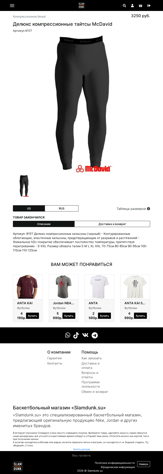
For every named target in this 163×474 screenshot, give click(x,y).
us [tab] (29, 208)
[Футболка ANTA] (99, 286)
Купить (32, 315)
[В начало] (17, 467)
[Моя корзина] (140, 5)
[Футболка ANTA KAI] (28, 286)
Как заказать (92, 358)
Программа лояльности (91, 384)
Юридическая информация (118, 467)
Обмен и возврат (95, 392)
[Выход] (149, 5)
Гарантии (54, 358)
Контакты (54, 363)
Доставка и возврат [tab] (112, 224)
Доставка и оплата (91, 365)
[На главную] (81, 5)
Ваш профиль (81, 455)
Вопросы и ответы (90, 375)
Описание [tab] (43, 224)
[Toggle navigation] (12, 5)
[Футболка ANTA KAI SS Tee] (135, 286)
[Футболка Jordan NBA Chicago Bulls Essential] (63, 286)
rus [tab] (61, 208)
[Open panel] (124, 5)
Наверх (143, 464)
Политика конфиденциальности (115, 462)
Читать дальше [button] (81, 449)
